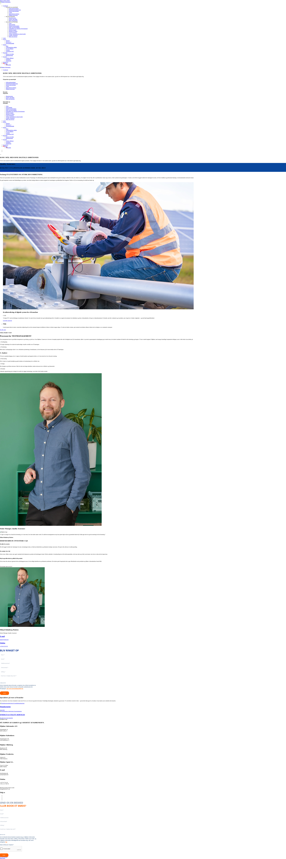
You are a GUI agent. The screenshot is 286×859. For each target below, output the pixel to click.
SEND (4, 693)
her (6, 842)
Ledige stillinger (10, 58)
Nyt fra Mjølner (9, 48)
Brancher (5, 52)
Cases (4, 38)
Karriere (5, 56)
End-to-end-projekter (14, 11)
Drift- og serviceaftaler (14, 27)
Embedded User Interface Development (18, 28)
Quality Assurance (13, 35)
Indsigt (4, 44)
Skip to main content (5, 0)
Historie (8, 40)
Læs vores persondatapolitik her (14, 688)
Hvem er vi (8, 42)
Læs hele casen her (7, 320)
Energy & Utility (10, 54)
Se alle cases (3, 329)
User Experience (13, 32)
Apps (10, 23)
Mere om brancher (13, 20)
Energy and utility (13, 19)
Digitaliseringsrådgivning (15, 10)
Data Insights (12, 24)
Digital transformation (14, 26)
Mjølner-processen (13, 15)
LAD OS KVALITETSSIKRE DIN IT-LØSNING (12, 171)
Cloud (10, 12)
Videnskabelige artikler (11, 47)
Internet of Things (13, 31)
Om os (4, 39)
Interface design (12, 30)
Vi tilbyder (5, 5)
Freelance (8, 59)
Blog (7, 46)
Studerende (8, 60)
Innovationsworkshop (14, 14)
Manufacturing (12, 18)
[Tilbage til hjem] (5, 2)
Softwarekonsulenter (14, 8)
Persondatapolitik (10, 43)
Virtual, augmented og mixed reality (17, 34)
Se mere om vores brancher (6, 718)
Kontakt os (5, 62)
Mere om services (13, 36)
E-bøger (8, 50)
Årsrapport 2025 (10, 51)
